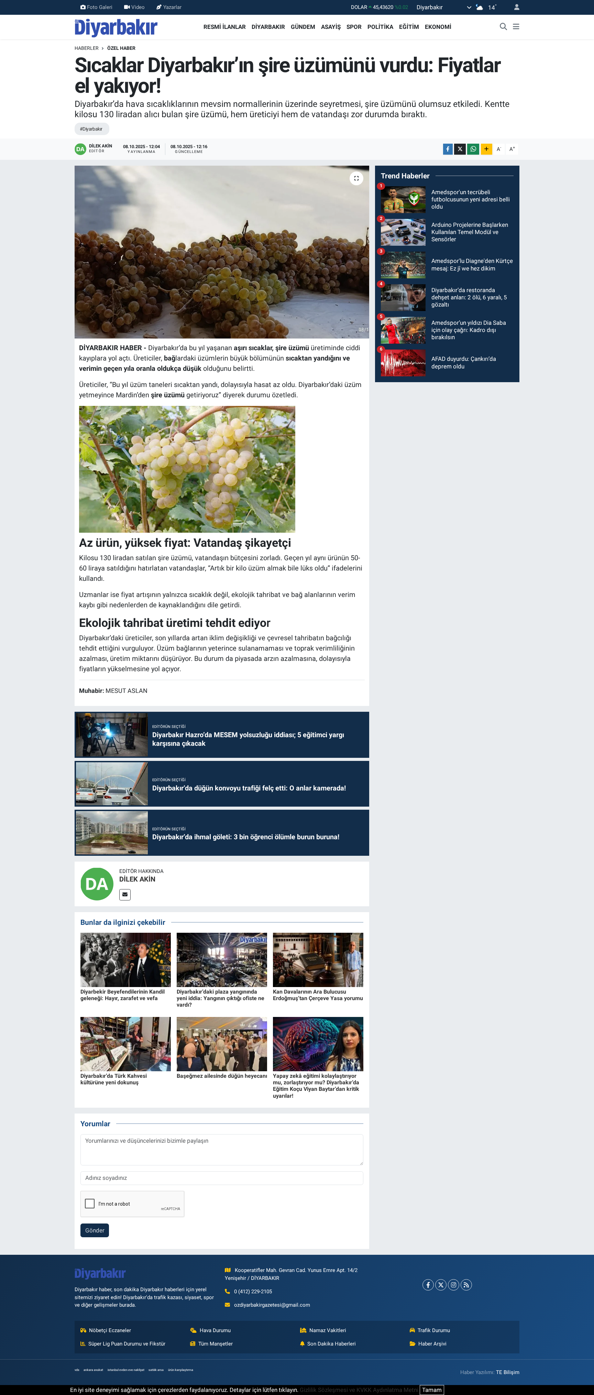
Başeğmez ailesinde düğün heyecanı (222, 1076)
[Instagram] (453, 1285)
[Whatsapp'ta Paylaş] (473, 149)
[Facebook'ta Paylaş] (448, 149)
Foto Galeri (99, 7)
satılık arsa (156, 1370)
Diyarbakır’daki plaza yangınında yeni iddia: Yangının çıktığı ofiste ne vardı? (220, 998)
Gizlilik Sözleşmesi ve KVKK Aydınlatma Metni (359, 1389)
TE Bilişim (507, 1372)
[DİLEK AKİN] (96, 883)
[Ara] (503, 27)
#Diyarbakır (91, 129)
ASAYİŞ (331, 26)
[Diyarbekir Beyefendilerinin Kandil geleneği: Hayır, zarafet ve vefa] (125, 959)
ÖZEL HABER (121, 48)
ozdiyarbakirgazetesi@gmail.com (272, 1305)
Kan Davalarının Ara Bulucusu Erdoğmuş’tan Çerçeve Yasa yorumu (318, 994)
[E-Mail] (125, 894)
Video (138, 7)
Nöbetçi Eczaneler (110, 1330)
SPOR (354, 26)
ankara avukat (93, 1370)
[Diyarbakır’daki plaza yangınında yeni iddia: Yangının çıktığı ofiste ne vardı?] (222, 959)
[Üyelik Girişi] (513, 7)
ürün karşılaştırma (180, 1370)
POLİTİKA (380, 26)
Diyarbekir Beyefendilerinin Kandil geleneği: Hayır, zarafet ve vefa (122, 994)
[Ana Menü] (516, 27)
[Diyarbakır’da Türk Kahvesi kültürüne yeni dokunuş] (125, 1043)
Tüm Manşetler (215, 1344)
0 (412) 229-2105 (253, 1291)
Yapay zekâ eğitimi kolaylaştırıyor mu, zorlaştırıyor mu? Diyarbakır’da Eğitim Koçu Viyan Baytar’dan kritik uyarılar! (316, 1086)
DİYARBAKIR (268, 26)
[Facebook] (428, 1285)
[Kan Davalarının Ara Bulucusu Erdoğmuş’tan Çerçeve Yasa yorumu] (318, 959)
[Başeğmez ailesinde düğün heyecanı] (222, 1043)
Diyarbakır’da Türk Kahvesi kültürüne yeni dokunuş (113, 1079)
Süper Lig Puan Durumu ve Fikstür (126, 1344)
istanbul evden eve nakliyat (126, 1370)
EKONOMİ (438, 26)
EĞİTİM (409, 26)
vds (77, 1370)
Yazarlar (172, 7)
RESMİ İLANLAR (225, 26)
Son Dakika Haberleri (331, 1344)
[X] (441, 1285)
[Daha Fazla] (486, 149)
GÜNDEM (303, 26)
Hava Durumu (215, 1330)
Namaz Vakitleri (327, 1330)
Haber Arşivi (432, 1344)
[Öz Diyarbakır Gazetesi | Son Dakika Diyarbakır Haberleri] (116, 26)
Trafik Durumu (434, 1330)
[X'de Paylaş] (460, 149)
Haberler (87, 48)
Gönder (94, 1230)
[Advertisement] (447, 436)
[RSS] (466, 1285)
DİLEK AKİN (137, 879)
